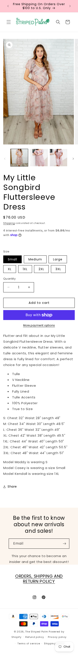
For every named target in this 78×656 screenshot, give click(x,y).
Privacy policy (57, 637)
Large (57, 259)
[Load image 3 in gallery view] (58, 157)
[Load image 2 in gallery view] (38, 157)
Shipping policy (54, 643)
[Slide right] (73, 158)
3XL (58, 269)
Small (12, 259)
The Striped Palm (36, 631)
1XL (25, 269)
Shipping (9, 223)
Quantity (9, 279)
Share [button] (12, 486)
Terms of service (28, 643)
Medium (35, 259)
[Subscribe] (64, 544)
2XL (41, 269)
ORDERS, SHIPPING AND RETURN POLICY (39, 578)
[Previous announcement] (8, 6)
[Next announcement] (70, 6)
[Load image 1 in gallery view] (19, 157)
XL (9, 269)
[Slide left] (5, 158)
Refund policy (34, 637)
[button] (8, 22)
